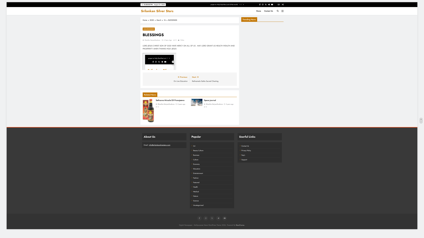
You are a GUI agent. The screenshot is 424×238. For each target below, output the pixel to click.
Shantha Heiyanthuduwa (152, 40)
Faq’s (243, 155)
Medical (196, 191)
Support (244, 159)
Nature (195, 196)
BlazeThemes (240, 225)
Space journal (210, 100)
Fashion (196, 178)
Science (196, 201)
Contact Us (268, 11)
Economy (196, 164)
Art (194, 146)
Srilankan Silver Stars (157, 11)
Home (258, 11)
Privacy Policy (246, 150)
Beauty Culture (198, 150)
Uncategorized (148, 29)
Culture (195, 159)
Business (196, 155)
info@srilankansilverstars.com (159, 145)
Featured (196, 182)
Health (195, 187)
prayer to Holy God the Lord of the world (224, 4)
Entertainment (198, 173)
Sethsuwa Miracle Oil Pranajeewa (170, 100)
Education (196, 169)
